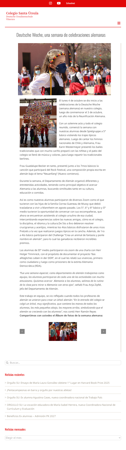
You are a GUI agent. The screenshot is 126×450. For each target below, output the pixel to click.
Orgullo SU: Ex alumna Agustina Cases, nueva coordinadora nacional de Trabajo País (54, 397)
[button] (22, 331)
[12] (63, 331)
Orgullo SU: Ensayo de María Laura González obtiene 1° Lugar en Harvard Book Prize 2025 (58, 382)
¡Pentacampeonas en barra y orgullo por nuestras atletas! (39, 390)
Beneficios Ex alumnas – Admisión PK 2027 (31, 416)
